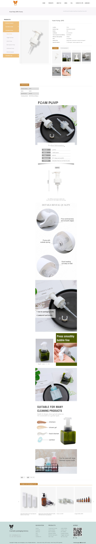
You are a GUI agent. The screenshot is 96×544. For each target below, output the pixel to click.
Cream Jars (64, 530)
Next (93, 501)
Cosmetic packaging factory (18, 531)
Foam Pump (78, 11)
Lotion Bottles (64, 528)
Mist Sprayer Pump (11, 45)
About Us (59, 3)
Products (51, 3)
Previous (19, 501)
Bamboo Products (9, 23)
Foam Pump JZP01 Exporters (56, 542)
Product (67, 11)
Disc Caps (50, 537)
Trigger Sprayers (65, 535)
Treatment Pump (10, 48)
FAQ (71, 3)
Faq (37, 533)
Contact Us (79, 3)
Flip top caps (64, 537)
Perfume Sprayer (10, 52)
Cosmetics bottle (9, 26)
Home (44, 3)
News (37, 535)
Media (65, 3)
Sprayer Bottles (52, 533)
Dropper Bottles (64, 533)
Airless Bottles (51, 530)
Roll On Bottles (51, 532)
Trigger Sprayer (10, 37)
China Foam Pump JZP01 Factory (43, 542)
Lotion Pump (9, 41)
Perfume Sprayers (52, 535)
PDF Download (64, 48)
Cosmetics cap (8, 55)
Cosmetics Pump (72, 11)
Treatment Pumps (52, 528)
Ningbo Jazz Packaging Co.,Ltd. (21, 542)
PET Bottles (63, 532)
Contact (55, 48)
